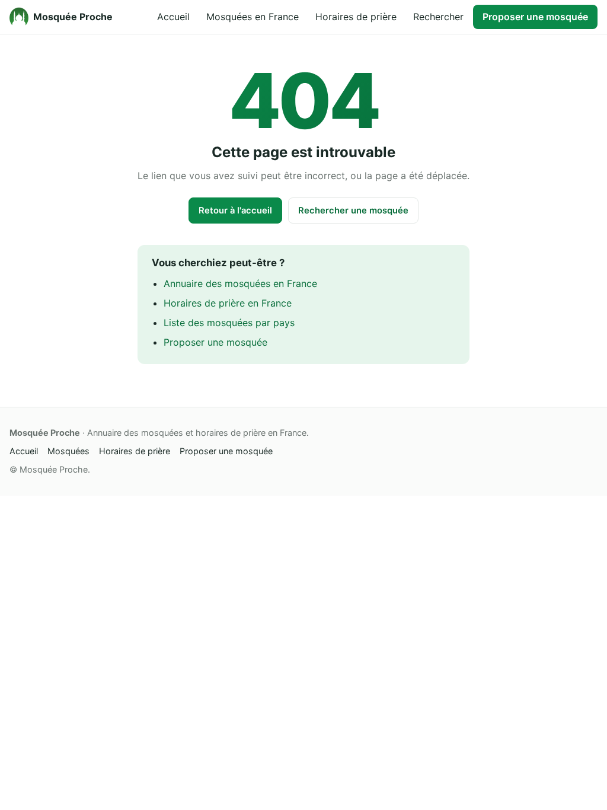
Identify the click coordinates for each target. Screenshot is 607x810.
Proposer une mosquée (535, 17)
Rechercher (438, 17)
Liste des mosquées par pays (229, 323)
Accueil (173, 17)
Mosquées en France (252, 17)
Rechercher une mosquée (353, 210)
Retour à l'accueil (235, 210)
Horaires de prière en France (228, 303)
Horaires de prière (356, 17)
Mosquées (68, 451)
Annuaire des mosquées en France (240, 283)
